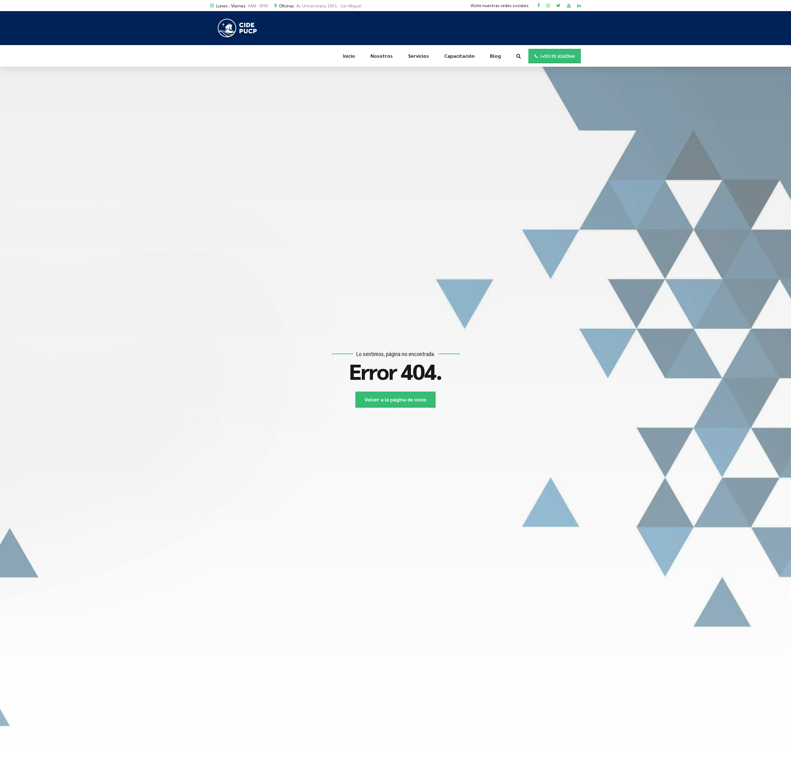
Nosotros (381, 55)
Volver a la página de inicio (395, 399)
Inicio (349, 55)
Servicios (418, 55)
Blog (495, 55)
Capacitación (459, 55)
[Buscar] (518, 55)
